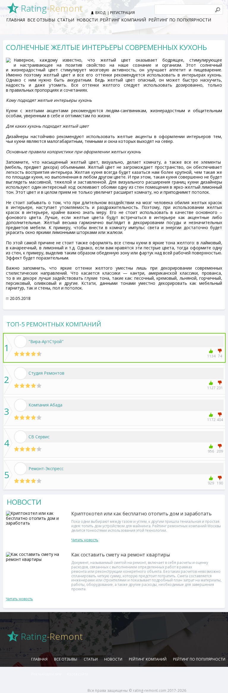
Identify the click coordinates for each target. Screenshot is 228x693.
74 (220, 356)
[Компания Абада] (20, 405)
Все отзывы (41, 20)
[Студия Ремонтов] (20, 373)
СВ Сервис (39, 436)
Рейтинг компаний (123, 20)
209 (220, 451)
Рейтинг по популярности (179, 20)
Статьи (65, 20)
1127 (211, 387)
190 (220, 483)
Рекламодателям (46, 674)
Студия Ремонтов (46, 373)
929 (211, 483)
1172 (211, 419)
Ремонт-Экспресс (46, 468)
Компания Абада (45, 405)
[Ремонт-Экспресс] (20, 468)
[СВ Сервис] (20, 436)
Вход (100, 12)
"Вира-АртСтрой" (46, 341)
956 (211, 451)
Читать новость (84, 539)
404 (220, 419)
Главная (15, 20)
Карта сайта (77, 674)
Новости (87, 20)
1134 (211, 356)
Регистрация (122, 12)
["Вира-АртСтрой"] (20, 341)
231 (220, 387)
